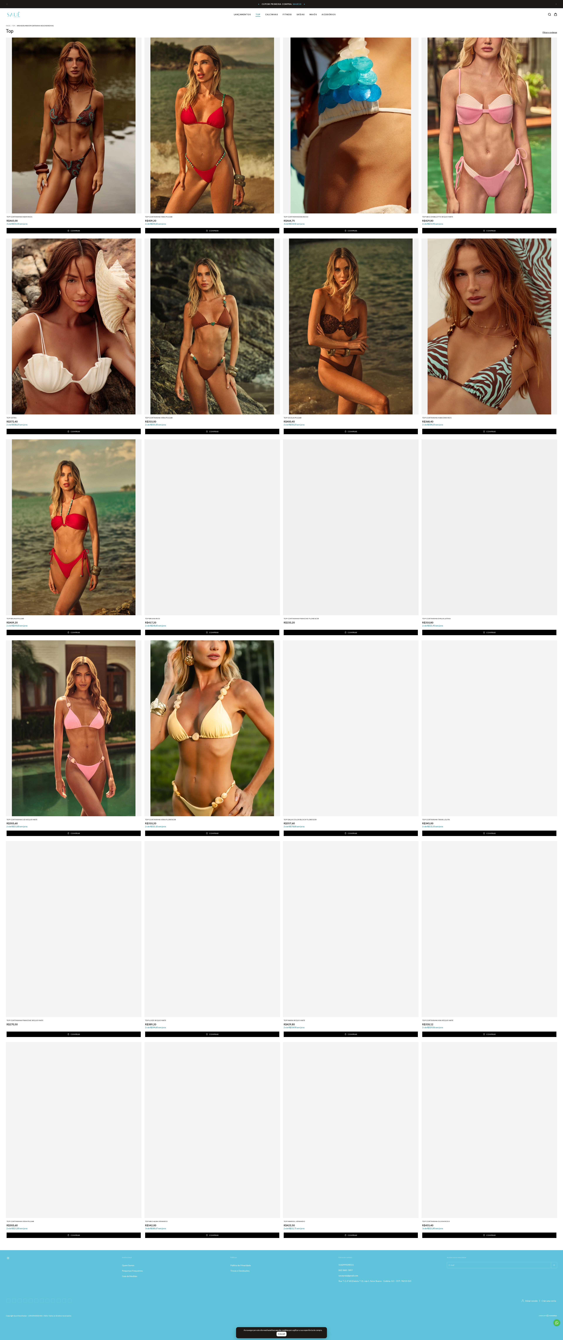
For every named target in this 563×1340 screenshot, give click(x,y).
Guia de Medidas (129, 1276)
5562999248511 (346, 1264)
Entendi (281, 1334)
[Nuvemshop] (548, 1316)
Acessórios (329, 14)
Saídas (301, 14)
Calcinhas (271, 14)
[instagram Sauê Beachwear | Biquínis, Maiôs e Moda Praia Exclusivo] (8, 1258)
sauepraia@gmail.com (348, 1275)
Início (8, 26)
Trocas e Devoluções (240, 1270)
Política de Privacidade (240, 1265)
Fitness (287, 14)
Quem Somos (128, 1265)
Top (258, 14)
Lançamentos (242, 14)
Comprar (75, 231)
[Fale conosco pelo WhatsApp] (556, 1322)
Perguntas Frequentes (132, 1270)
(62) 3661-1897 (346, 1270)
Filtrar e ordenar (550, 32)
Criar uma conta (549, 1301)
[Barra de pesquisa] (549, 14)
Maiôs (313, 14)
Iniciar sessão (531, 1301)
